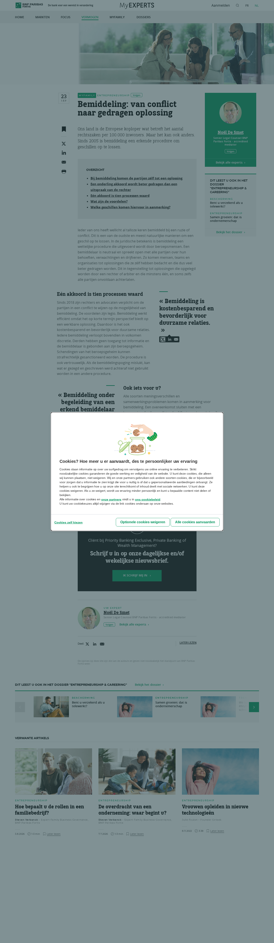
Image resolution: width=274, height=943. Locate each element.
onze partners (111, 499)
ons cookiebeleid (147, 499)
